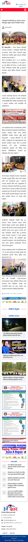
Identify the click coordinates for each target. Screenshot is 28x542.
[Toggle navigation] (25, 9)
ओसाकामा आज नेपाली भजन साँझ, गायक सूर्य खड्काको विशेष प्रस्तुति (16, 473)
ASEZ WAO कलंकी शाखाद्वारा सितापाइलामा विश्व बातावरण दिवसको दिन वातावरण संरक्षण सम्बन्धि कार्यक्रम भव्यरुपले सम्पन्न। (16, 494)
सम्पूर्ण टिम (5, 533)
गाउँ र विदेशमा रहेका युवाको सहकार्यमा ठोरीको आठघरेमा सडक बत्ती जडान (12, 334)
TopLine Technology (17, 540)
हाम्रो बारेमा (12, 533)
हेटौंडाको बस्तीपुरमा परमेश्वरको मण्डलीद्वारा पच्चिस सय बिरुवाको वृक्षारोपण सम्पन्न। (13, 379)
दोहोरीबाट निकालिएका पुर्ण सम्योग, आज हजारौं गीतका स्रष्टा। (13, 357)
